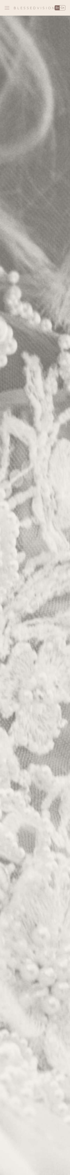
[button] (7, 7)
